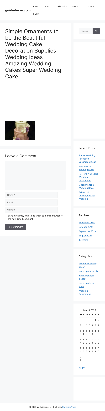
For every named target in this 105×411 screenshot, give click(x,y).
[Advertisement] (35, 102)
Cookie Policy (61, 6)
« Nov (82, 368)
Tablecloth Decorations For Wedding (87, 195)
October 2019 (86, 227)
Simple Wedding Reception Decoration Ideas (87, 158)
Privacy (90, 6)
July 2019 (83, 240)
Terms (46, 6)
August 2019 (85, 235)
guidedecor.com (18, 10)
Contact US (77, 6)
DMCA (36, 14)
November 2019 (87, 222)
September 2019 (87, 231)
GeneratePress (69, 407)
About (36, 6)
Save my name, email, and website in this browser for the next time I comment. (35, 217)
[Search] (96, 31)
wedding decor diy (88, 271)
